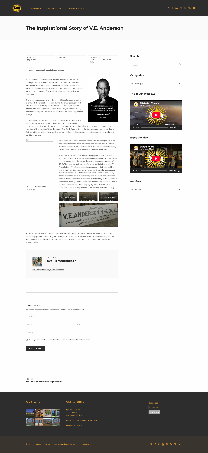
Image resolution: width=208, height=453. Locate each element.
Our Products (33, 8)
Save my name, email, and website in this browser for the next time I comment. (59, 340)
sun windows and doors (55, 70)
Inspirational (40, 70)
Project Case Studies (75, 8)
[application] (156, 115)
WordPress (70, 444)
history (30, 70)
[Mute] (175, 127)
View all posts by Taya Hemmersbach (48, 270)
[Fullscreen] (179, 127)
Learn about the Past (53, 8)
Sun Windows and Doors (41, 444)
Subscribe (153, 403)
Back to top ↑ (87, 444)
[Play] (133, 127)
